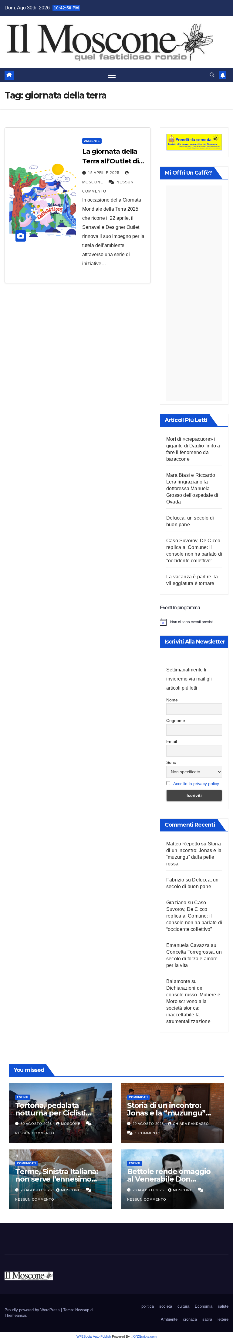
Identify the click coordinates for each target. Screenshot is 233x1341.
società (165, 1306)
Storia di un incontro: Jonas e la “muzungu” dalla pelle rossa (166, 1113)
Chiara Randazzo (191, 1123)
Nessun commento (34, 1133)
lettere (223, 1319)
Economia (203, 1306)
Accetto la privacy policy (196, 783)
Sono (171, 762)
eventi (22, 1097)
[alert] (194, 622)
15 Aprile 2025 (104, 173)
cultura (183, 1306)
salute (223, 1306)
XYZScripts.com (145, 1336)
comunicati (138, 1097)
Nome (172, 699)
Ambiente (92, 140)
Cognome (175, 720)
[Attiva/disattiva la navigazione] (111, 75)
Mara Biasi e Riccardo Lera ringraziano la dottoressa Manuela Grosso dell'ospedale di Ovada (192, 488)
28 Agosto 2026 (37, 1190)
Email (171, 741)
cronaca (190, 1319)
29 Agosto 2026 (149, 1123)
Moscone (71, 1123)
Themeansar (15, 1315)
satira (207, 1319)
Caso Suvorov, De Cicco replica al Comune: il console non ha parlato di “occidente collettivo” (194, 916)
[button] (212, 75)
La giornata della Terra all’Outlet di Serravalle (110, 161)
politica (147, 1306)
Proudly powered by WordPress (33, 1310)
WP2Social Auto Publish (93, 1336)
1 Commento (148, 1133)
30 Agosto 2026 (37, 1123)
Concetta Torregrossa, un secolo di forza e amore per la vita (194, 958)
